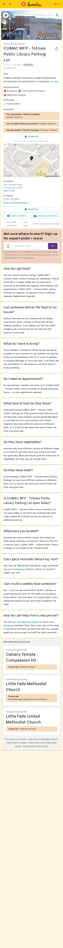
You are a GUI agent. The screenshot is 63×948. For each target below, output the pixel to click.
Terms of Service (10, 258)
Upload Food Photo (48, 216)
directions (9, 191)
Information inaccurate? (17, 223)
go (52, 246)
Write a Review (18, 216)
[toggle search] (10, 4)
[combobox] (9, 246)
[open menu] (4, 4)
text (9, 569)
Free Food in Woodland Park (42, 739)
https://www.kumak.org (16, 202)
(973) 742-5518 (11, 199)
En (55, 4)
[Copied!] (56, 48)
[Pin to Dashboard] (57, 15)
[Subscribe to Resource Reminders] (6, 15)
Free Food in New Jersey (35, 746)
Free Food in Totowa (15, 739)
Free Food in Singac (16, 743)
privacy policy (28, 258)
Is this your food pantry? (46, 224)
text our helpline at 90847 (25, 622)
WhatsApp (20, 569)
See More (54, 82)
